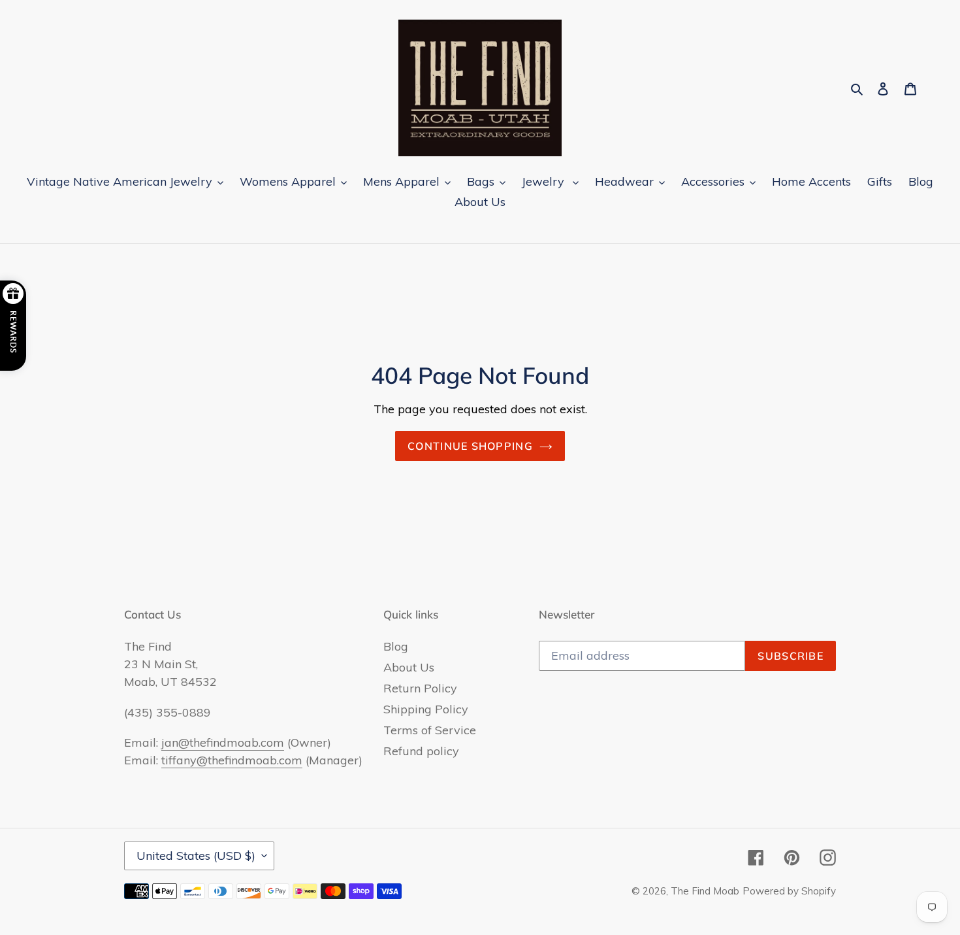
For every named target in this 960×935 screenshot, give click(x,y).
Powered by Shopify (789, 891)
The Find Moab (705, 891)
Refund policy (421, 750)
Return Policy (420, 688)
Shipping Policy (425, 709)
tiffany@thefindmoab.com (231, 760)
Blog (395, 646)
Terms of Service (429, 730)
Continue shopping (470, 445)
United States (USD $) (195, 855)
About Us (408, 667)
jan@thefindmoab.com (222, 742)
